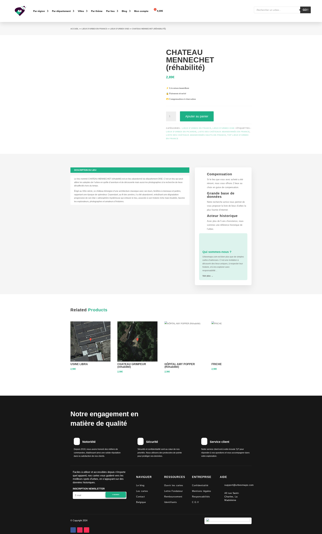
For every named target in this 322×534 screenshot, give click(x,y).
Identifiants (170, 502)
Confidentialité (200, 485)
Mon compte (141, 11)
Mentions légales (201, 491)
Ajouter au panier (196, 116)
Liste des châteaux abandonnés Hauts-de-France (196, 135)
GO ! (305, 9)
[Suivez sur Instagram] (80, 530)
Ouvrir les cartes (173, 485)
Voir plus (207, 276)
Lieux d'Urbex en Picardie (181, 132)
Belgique (141, 502)
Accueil (74, 29)
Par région (39, 11)
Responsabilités (201, 496)
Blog (124, 11)
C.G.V (195, 502)
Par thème (96, 11)
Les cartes (142, 491)
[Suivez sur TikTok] (86, 530)
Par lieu (110, 11)
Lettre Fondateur (173, 491)
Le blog (140, 485)
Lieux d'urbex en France (94, 29)
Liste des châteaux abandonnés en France (224, 132)
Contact (140, 496)
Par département (61, 11)
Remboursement (173, 496)
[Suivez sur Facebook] (73, 530)
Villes (81, 11)
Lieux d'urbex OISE (119, 29)
